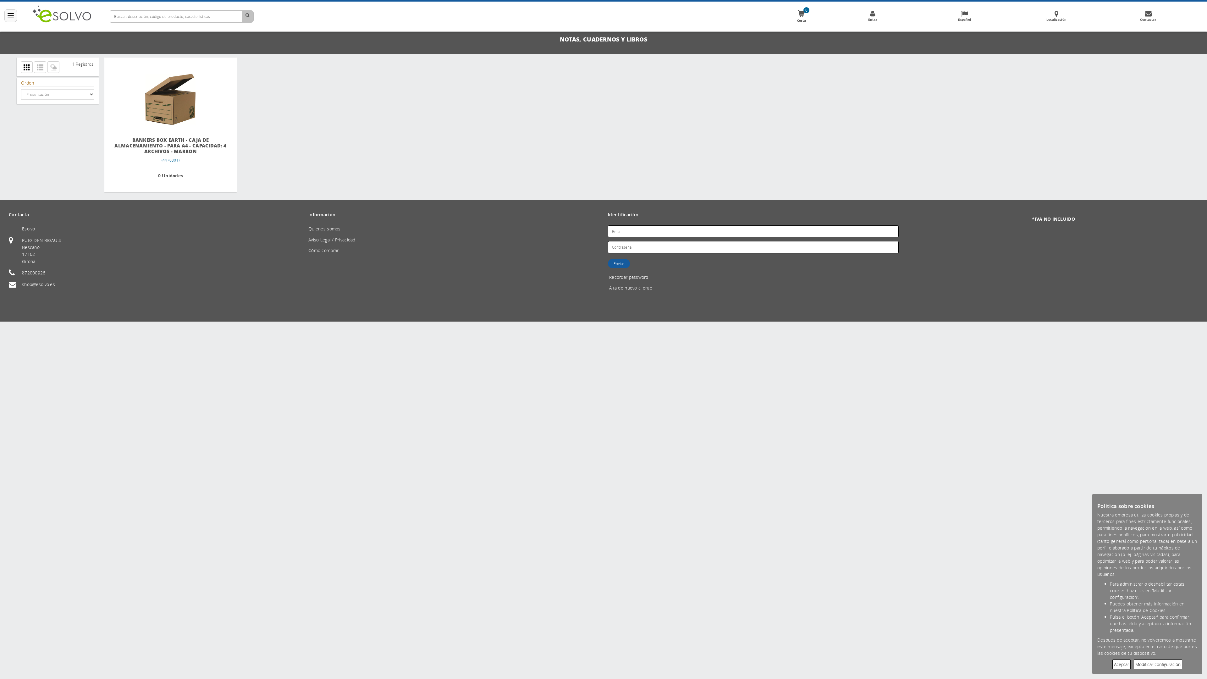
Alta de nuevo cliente (630, 288)
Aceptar (1121, 664)
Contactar (1148, 19)
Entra (872, 19)
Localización (1056, 19)
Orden (27, 83)
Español (964, 19)
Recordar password (628, 277)
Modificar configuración (1158, 664)
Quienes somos (324, 229)
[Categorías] (10, 15)
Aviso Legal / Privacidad (331, 240)
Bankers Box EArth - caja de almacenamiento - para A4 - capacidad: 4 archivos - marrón (157, 145)
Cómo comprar (323, 250)
